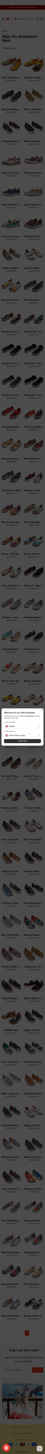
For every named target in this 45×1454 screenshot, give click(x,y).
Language (10, 722)
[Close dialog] (41, 710)
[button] (22, 726)
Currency (10, 731)
